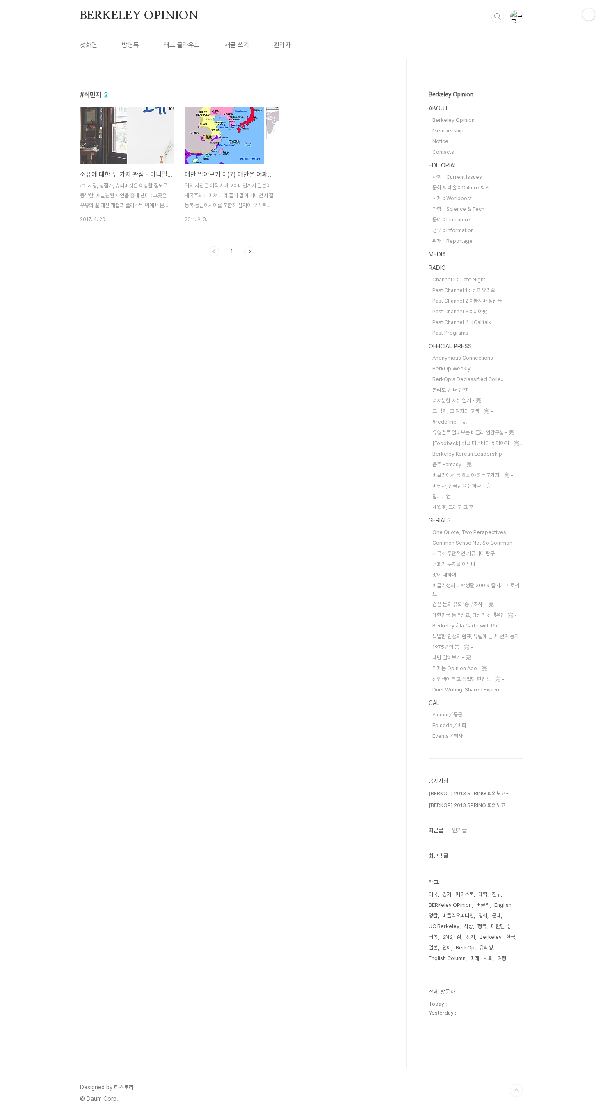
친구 (496, 894)
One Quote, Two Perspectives (469, 532)
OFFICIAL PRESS (450, 346)
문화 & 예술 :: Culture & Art (462, 188)
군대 (496, 916)
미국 (433, 894)
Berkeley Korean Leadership (467, 454)
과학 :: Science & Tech (458, 209)
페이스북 (465, 894)
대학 (482, 894)
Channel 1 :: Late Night (458, 279)
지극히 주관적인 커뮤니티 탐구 (463, 553)
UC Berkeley (444, 926)
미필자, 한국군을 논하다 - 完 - (463, 486)
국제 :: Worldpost (452, 198)
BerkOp (465, 948)
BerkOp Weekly (451, 368)
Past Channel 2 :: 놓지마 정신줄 (467, 301)
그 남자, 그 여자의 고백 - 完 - (462, 411)
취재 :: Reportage (452, 241)
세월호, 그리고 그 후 (452, 507)
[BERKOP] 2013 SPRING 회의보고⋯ (469, 793)
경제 (446, 894)
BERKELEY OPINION (139, 16)
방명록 (130, 45)
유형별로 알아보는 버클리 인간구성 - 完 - (475, 432)
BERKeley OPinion (450, 905)
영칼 (433, 916)
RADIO (437, 268)
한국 (510, 937)
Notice (440, 141)
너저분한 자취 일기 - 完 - (458, 400)
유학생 (486, 948)
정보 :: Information (453, 230)
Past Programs (450, 333)
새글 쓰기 (236, 45)
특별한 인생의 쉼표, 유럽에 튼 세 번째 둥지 (475, 636)
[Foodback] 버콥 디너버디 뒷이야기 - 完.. (477, 443)
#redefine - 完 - (451, 422)
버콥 (433, 937)
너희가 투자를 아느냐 (453, 564)
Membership (448, 131)
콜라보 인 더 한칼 (450, 390)
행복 (482, 926)
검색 (497, 16)
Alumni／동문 (447, 715)
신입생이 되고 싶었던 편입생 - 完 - (468, 679)
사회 (488, 958)
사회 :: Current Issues (457, 177)
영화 (482, 916)
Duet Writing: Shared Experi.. (467, 690)
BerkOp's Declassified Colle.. (467, 379)
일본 (433, 948)
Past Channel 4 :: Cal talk (461, 322)
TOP (516, 1090)
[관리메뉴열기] (588, 14)
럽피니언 (441, 496)
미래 (474, 958)
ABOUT (438, 108)
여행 (501, 958)
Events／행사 (447, 736)
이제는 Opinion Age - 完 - (461, 668)
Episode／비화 (449, 725)
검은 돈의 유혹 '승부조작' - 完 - (465, 604)
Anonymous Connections (462, 358)
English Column (447, 958)
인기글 (459, 830)
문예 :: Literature (451, 220)
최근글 (436, 830)
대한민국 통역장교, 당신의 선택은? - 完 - (474, 615)
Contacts (443, 152)
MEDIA (437, 254)
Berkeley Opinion (451, 94)
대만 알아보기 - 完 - (453, 658)
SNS (447, 937)
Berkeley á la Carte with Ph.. (466, 626)
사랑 (468, 926)
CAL (434, 703)
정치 (470, 937)
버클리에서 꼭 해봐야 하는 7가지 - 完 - (472, 475)
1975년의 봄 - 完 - (452, 647)
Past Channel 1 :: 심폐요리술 (463, 290)
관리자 (282, 45)
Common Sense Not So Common (472, 543)
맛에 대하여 (444, 575)
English (503, 905)
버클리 (483, 905)
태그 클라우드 (182, 45)
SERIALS (440, 520)
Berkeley (491, 937)
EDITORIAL (443, 165)
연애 (446, 948)
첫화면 (88, 45)
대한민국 (500, 926)
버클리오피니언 (458, 916)
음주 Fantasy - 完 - (453, 464)
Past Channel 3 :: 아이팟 (459, 311)
